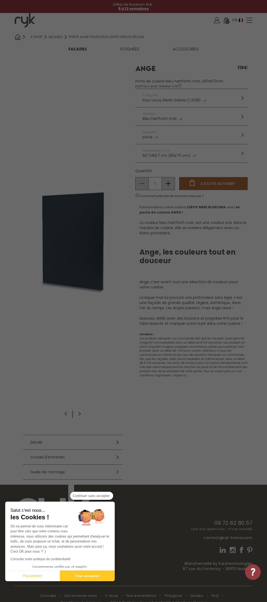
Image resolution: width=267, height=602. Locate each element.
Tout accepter (87, 576)
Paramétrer (32, 576)
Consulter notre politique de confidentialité (40, 559)
